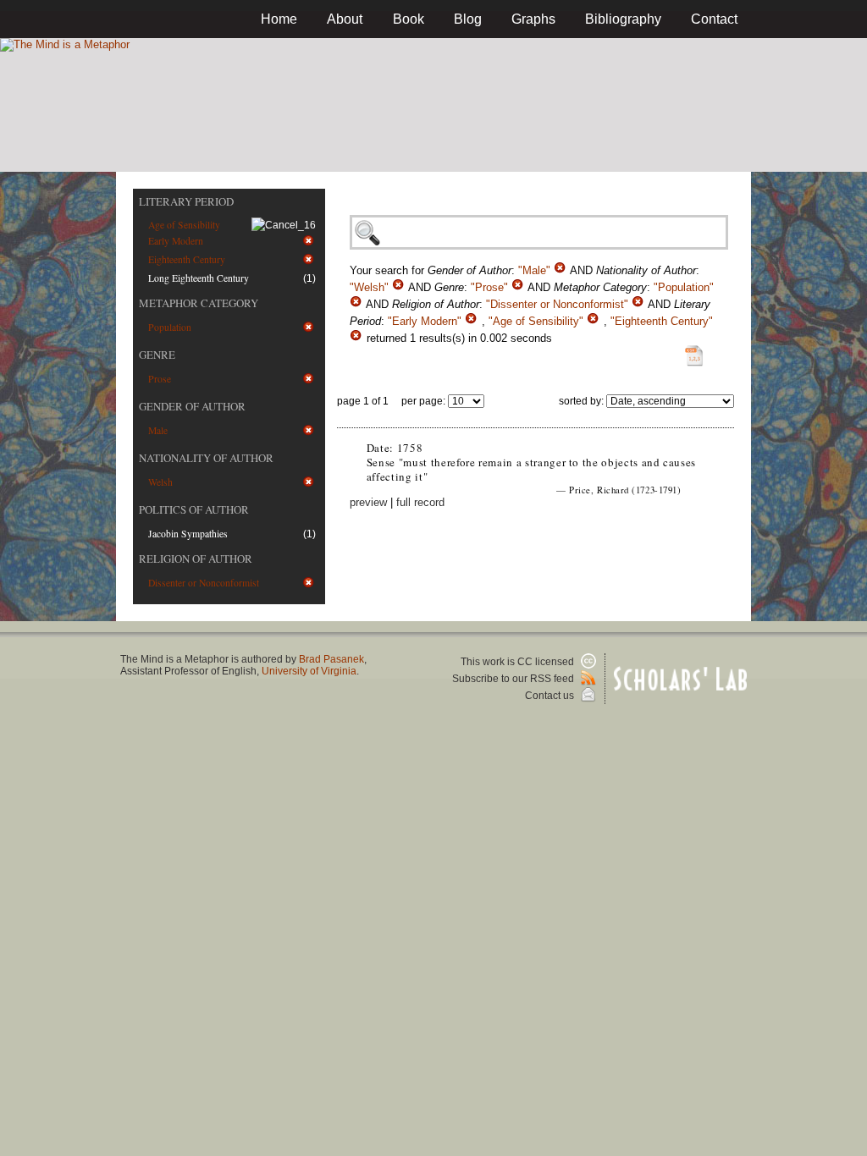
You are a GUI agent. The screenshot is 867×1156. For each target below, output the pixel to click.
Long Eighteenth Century (198, 278)
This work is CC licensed (519, 662)
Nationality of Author (206, 457)
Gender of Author (192, 406)
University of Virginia (309, 671)
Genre (157, 354)
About (344, 19)
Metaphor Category (198, 303)
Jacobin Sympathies (188, 533)
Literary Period (186, 201)
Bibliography (623, 19)
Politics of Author (194, 509)
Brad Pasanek (331, 659)
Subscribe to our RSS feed (514, 679)
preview (368, 502)
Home (279, 19)
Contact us (551, 696)
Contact (714, 19)
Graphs (533, 19)
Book (408, 19)
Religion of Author (195, 558)
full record (420, 502)
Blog (468, 19)
